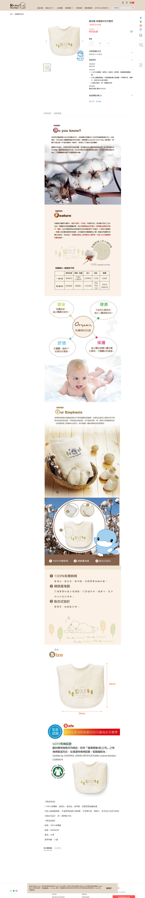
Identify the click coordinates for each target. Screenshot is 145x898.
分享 (92, 101)
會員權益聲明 (85, 897)
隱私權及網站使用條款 (58, 897)
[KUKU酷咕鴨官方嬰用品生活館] (21, 5)
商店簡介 (54, 894)
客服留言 (84, 894)
